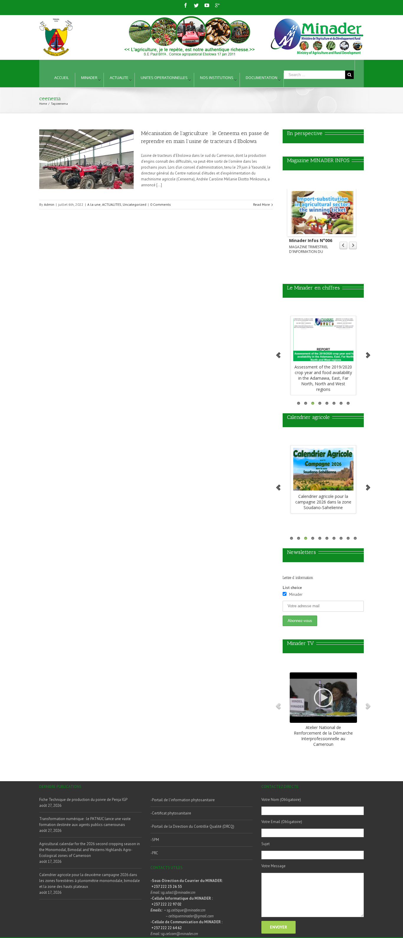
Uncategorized (134, 204)
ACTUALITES (111, 204)
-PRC (154, 852)
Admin (49, 204)
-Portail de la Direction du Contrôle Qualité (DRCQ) (192, 826)
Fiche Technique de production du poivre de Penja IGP (83, 799)
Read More (261, 204)
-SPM (154, 839)
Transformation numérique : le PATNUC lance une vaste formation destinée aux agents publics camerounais (85, 821)
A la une (94, 204)
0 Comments (160, 204)
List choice (292, 587)
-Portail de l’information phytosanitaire (182, 799)
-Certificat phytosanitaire (170, 813)
